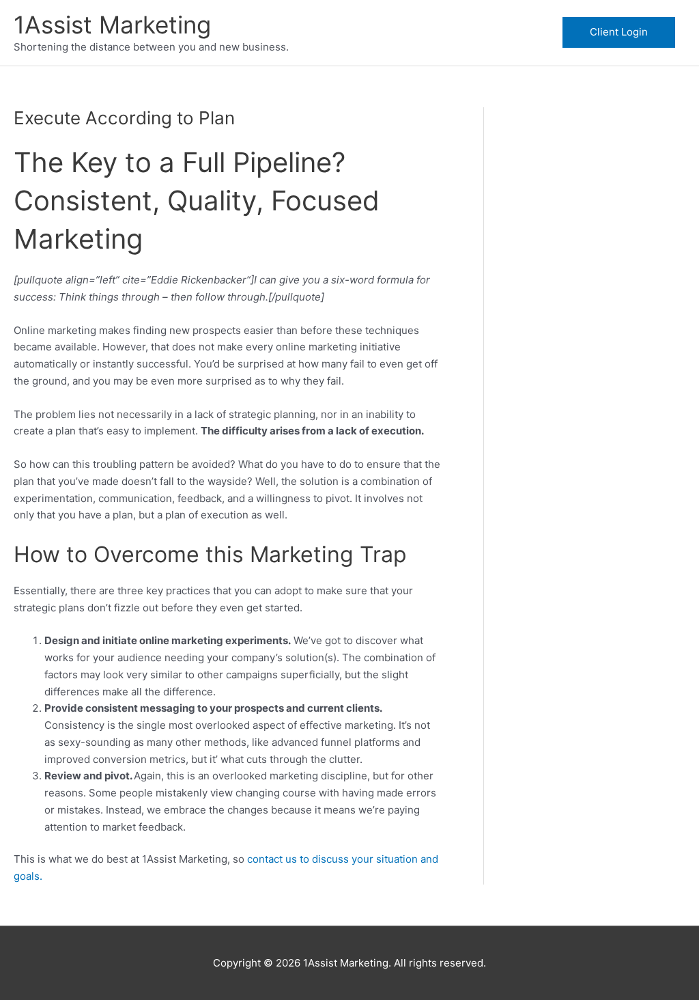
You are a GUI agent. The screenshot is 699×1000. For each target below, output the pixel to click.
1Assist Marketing (112, 24)
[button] (618, 32)
